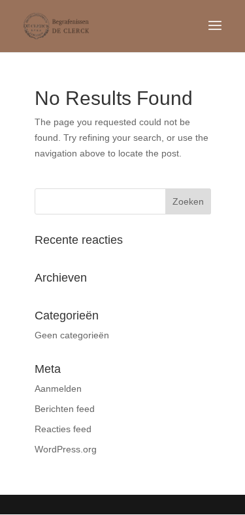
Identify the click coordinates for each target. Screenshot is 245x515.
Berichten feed (65, 409)
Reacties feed (63, 429)
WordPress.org (66, 449)
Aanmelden (58, 388)
